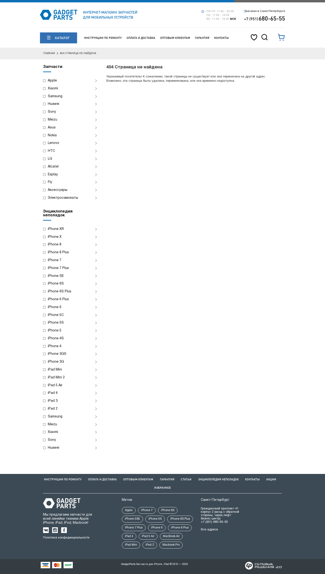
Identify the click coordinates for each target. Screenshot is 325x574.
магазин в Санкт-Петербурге (265, 11)
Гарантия (202, 38)
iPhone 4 (54, 346)
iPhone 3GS (57, 354)
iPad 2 (53, 408)
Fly (50, 182)
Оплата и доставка (141, 38)
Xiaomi (53, 88)
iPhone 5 (54, 330)
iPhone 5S (56, 322)
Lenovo (53, 143)
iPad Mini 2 (56, 377)
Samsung (55, 96)
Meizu (52, 119)
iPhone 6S (56, 283)
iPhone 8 (54, 244)
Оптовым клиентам (175, 38)
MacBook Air (171, 536)
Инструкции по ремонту (103, 38)
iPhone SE (56, 276)
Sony (52, 111)
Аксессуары (57, 190)
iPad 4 (53, 393)
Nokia (52, 135)
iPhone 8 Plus (58, 252)
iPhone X (55, 237)
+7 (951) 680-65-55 (214, 522)
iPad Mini (55, 369)
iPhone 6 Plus (58, 299)
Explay (53, 174)
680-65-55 (264, 18)
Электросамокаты (63, 197)
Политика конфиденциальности (66, 537)
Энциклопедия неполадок (218, 479)
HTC (51, 150)
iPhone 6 (54, 307)
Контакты (221, 38)
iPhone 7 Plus (58, 268)
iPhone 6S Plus (59, 291)
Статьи (186, 479)
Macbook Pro (171, 545)
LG (50, 158)
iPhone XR (56, 229)
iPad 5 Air (55, 385)
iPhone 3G (56, 361)
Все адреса (209, 529)
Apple (52, 80)
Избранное (162, 487)
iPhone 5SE (132, 519)
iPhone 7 (54, 260)
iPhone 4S (56, 338)
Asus (52, 127)
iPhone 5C (56, 315)
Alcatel (53, 166)
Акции (271, 479)
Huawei (53, 104)
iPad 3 (53, 400)
